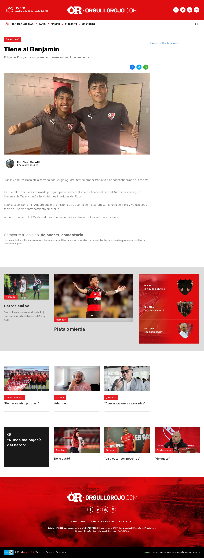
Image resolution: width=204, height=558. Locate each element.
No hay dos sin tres (154, 288)
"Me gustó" (162, 458)
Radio (42, 24)
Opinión (55, 24)
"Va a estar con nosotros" (122, 458)
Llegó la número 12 (153, 310)
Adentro (60, 403)
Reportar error (102, 521)
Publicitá (71, 24)
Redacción (78, 521)
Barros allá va (16, 306)
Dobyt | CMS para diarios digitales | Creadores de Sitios (176, 552)
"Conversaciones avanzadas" (124, 403)
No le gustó (62, 458)
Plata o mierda (69, 329)
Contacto (88, 24)
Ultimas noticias (22, 24)
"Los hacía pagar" (153, 332)
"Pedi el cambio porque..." (21, 403)
